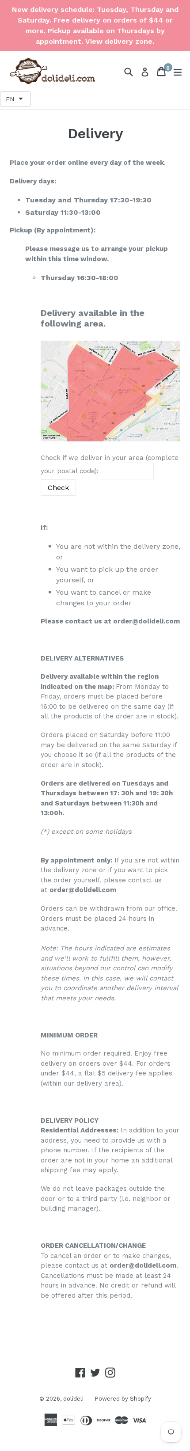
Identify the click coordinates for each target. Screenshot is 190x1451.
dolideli (73, 1398)
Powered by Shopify (123, 1398)
